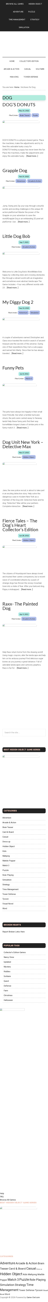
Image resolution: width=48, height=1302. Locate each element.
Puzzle (35, 115)
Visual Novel (7, 904)
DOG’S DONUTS (18, 104)
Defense (7, 986)
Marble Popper (8, 861)
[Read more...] (32, 156)
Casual (5, 837)
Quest (6, 981)
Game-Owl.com (33, 1297)
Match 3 (29, 378)
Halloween (8, 1000)
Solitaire (7, 976)
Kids (4, 851)
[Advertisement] (24, 704)
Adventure (21, 181)
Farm (6, 990)
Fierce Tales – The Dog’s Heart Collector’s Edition (20, 525)
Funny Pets (13, 367)
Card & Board (8, 832)
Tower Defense (9, 894)
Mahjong (6, 856)
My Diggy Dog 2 (17, 302)
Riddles (7, 971)
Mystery (7, 967)
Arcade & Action (34, 181)
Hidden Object (28, 457)
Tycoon (5, 899)
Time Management (10, 889)
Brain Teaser (25, 115)
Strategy (6, 884)
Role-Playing (8, 875)
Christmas (8, 995)
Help (2, 1193)
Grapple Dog (14, 170)
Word (4, 908)
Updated (7, 962)
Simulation (35, 313)
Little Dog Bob (16, 236)
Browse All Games (8, 1200)
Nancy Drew (9, 957)
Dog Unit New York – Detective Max (22, 444)
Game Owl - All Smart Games (24, 41)
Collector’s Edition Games (15, 952)
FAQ (2, 1196)
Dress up (6, 841)
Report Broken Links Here (13, 932)
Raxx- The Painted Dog (20, 606)
